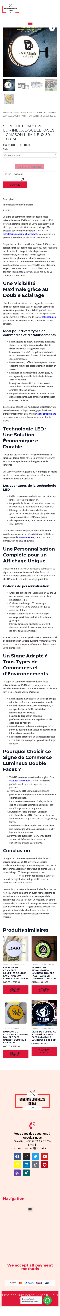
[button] (52, 28)
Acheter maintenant (29, 166)
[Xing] (26, 1173)
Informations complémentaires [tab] (18, 204)
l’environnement (26, 537)
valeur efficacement (46, 413)
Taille (5, 149)
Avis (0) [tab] (6, 210)
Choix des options (15, 989)
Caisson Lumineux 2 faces (23, 112)
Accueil (6, 112)
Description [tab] (8, 199)
